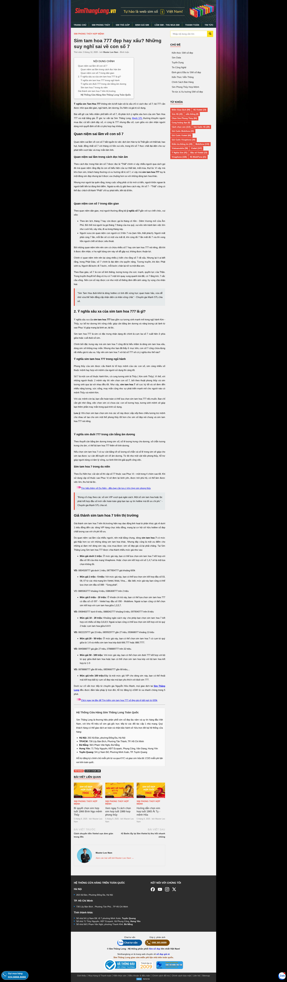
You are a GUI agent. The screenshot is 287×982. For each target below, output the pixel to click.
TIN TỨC (209, 25)
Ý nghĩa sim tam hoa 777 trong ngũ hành (100, 80)
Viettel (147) (196, 148)
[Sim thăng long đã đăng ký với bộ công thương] (120, 965)
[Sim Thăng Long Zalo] (282, 976)
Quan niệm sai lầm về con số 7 (92, 65)
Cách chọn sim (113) (181, 127)
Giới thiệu (81, 975)
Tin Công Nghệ (179, 67)
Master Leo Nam (110, 52)
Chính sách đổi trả (161, 975)
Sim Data (176, 57)
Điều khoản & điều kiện (139, 975)
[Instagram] (167, 889)
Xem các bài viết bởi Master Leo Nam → (115, 858)
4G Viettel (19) (199, 110)
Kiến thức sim (119, 975)
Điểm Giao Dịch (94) (181, 110)
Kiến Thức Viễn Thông (183, 77)
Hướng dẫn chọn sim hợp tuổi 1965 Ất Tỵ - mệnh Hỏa (148, 811)
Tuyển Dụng (178, 62)
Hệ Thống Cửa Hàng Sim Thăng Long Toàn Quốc (106, 94)
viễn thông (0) (192, 114)
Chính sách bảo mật (181, 975)
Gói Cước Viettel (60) (181, 135)
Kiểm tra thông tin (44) (182, 144)
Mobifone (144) (202, 144)
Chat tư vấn (131, 942)
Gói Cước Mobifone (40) (183, 131)
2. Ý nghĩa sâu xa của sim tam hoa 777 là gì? (100, 76)
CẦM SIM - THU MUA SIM (167, 25)
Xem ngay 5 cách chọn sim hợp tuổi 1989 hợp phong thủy (118, 811)
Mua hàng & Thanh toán (99, 975)
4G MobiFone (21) (198, 157)
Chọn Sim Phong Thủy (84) (184, 118)
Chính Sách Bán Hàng (183, 82)
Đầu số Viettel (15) (198, 153)
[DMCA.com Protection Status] (143, 979)
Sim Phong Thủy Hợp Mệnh (89, 34)
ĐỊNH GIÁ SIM (142, 25)
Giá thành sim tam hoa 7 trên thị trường (97, 91)
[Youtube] (160, 889)
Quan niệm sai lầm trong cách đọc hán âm (101, 69)
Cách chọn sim (92, 771)
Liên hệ (196, 975)
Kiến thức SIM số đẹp (182, 52)
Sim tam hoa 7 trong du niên (94, 87)
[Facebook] (153, 889)
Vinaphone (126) (179, 157)
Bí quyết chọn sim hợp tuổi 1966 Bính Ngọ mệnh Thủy (88, 811)
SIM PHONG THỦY (101, 25)
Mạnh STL (137, 118)
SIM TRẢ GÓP (123, 25)
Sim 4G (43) (177, 114)
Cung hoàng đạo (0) (181, 122)
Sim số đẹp (154, 949)
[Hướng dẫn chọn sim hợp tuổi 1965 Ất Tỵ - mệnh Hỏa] (151, 790)
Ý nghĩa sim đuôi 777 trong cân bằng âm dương (103, 84)
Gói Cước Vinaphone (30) (183, 140)
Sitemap (206, 975)
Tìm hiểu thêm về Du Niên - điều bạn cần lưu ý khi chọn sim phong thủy (116, 488)
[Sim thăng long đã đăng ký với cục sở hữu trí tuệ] (169, 965)
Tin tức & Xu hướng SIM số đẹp (187, 91)
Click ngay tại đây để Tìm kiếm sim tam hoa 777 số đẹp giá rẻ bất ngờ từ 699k (119, 700)
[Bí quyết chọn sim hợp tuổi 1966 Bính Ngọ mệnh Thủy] (88, 790)
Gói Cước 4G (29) (202, 127)
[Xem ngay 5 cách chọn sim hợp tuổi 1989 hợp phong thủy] (119, 790)
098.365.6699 (159, 942)
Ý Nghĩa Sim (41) (179, 153)
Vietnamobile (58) (180, 148)
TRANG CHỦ (80, 25)
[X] (174, 889)
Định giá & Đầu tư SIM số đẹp (186, 72)
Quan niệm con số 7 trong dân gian (97, 73)
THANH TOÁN (192, 25)
